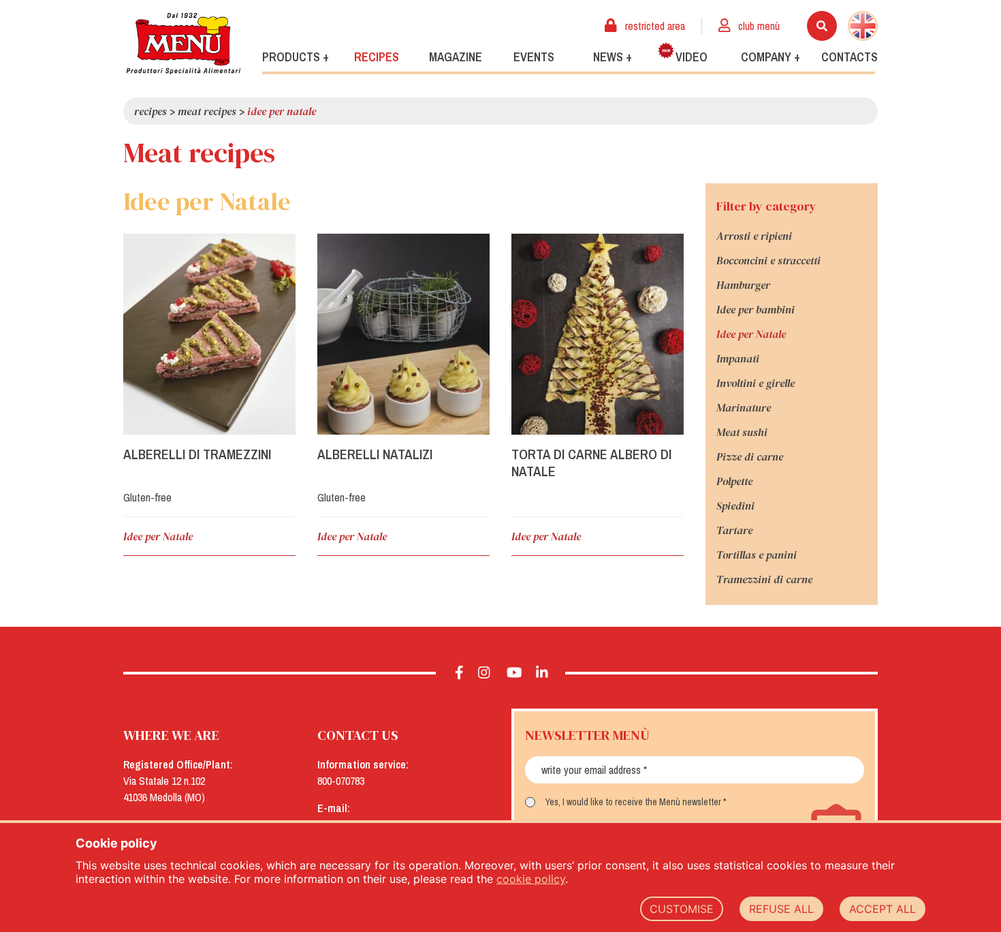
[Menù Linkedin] (542, 673)
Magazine (455, 56)
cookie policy (530, 879)
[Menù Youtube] (514, 673)
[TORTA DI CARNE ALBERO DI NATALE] (597, 334)
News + (612, 56)
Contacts (849, 56)
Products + (295, 56)
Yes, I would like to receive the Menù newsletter (633, 802)
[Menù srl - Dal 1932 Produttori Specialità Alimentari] (183, 43)
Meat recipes (207, 111)
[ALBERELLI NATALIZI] (403, 334)
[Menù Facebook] (459, 673)
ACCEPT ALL (882, 909)
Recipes (376, 56)
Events (533, 56)
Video (692, 56)
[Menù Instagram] (484, 673)
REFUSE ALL (781, 909)
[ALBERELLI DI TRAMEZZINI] (209, 334)
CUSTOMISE (682, 909)
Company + (770, 56)
